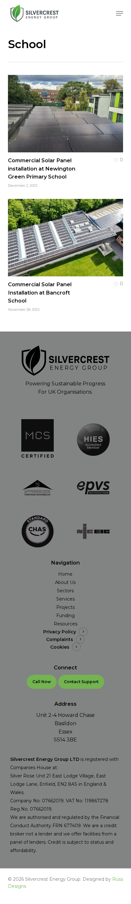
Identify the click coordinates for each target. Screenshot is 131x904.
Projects (65, 607)
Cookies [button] (59, 647)
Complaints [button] (59, 639)
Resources (65, 624)
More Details (67, 109)
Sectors (65, 591)
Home (65, 574)
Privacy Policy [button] (59, 632)
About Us (65, 582)
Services (65, 599)
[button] (119, 13)
